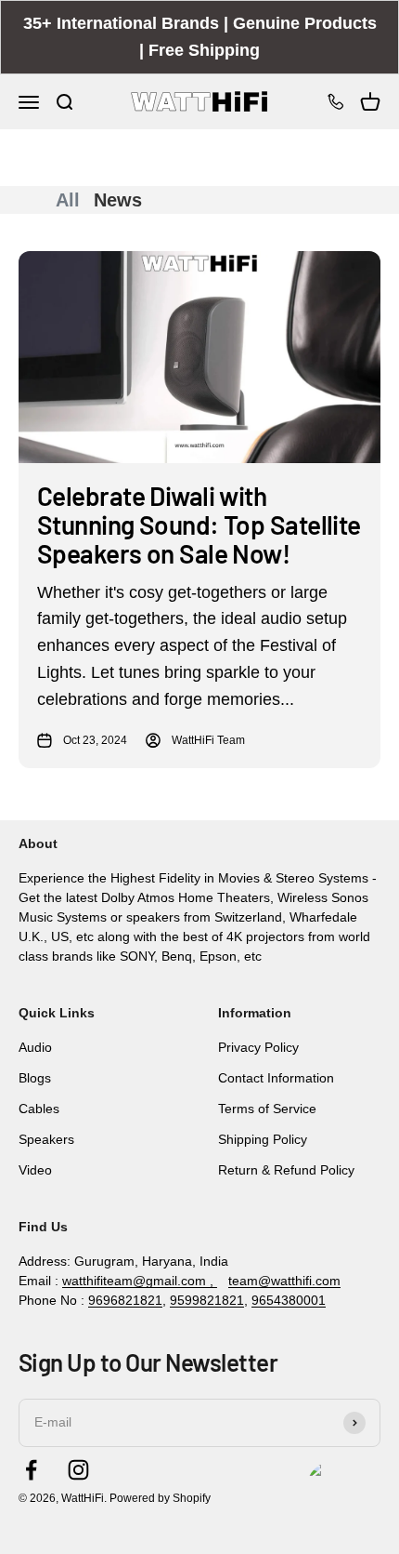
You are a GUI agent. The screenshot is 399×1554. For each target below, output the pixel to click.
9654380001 (288, 1300)
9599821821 (207, 1300)
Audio (35, 1047)
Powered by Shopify (160, 1498)
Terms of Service (267, 1108)
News (118, 200)
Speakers (46, 1139)
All (68, 200)
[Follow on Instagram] (78, 1469)
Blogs (35, 1077)
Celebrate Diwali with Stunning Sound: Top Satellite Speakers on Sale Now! (199, 524)
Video (35, 1169)
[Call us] (336, 101)
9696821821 (125, 1300)
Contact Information (276, 1077)
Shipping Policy (262, 1139)
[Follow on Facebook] (31, 1469)
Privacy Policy (258, 1047)
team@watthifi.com (284, 1280)
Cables (39, 1108)
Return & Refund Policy (286, 1169)
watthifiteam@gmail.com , (139, 1280)
